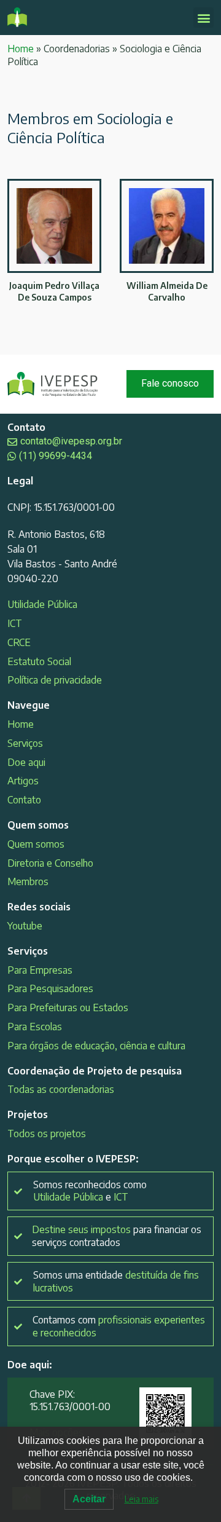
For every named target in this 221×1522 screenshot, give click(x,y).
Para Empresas (39, 970)
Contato (24, 800)
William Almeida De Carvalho (166, 291)
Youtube (24, 926)
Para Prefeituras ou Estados (67, 1007)
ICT (14, 623)
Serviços (25, 743)
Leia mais (141, 1499)
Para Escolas (34, 1026)
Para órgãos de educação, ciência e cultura (96, 1045)
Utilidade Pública (42, 604)
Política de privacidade (54, 680)
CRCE (19, 642)
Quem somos (35, 844)
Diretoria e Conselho (50, 863)
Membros (27, 881)
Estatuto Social (39, 661)
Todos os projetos (46, 1133)
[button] (203, 17)
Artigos (23, 781)
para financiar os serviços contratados (116, 1235)
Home (20, 48)
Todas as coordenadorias (60, 1089)
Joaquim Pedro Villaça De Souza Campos (54, 291)
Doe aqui (26, 762)
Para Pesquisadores (50, 988)
